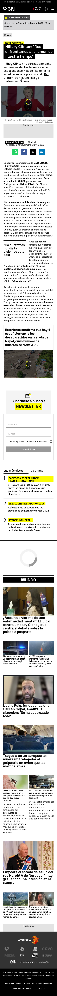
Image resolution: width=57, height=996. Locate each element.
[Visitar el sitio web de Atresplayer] (28, 962)
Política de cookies (44, 983)
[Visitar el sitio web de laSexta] (22, 949)
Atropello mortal (20, 520)
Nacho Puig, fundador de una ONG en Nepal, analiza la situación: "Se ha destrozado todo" (26, 711)
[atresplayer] (46, 9)
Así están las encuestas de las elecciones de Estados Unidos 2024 (28, 509)
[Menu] (53, 8)
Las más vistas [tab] (13, 470)
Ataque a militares (43, 2)
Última (38, 9)
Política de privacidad (25, 983)
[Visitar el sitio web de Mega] (10, 955)
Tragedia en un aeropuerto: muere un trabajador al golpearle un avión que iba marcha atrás (25, 761)
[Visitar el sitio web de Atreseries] (22, 955)
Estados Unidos (12, 169)
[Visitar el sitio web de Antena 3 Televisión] (10, 949)
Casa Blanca (40, 162)
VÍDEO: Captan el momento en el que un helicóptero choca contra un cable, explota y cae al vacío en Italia (40, 661)
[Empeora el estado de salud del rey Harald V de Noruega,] (28, 855)
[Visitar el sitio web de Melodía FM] (13, 962)
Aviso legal (9, 983)
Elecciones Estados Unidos (27, 503)
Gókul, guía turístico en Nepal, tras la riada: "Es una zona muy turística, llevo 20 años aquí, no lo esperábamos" (40, 912)
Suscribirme (28, 449)
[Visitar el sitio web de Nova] (47, 949)
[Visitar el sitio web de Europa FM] (47, 955)
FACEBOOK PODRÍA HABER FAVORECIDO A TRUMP (24, 478)
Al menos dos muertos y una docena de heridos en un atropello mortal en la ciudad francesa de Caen (29, 527)
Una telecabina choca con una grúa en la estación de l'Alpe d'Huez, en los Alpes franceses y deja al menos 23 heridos (15, 912)
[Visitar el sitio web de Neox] (35, 949)
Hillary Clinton (13, 63)
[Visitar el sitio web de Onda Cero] (35, 955)
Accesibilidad (39, 989)
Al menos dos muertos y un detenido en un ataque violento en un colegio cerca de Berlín (14, 660)
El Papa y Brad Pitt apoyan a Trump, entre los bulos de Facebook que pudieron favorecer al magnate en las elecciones (30, 489)
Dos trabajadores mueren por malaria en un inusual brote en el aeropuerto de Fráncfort (41, 794)
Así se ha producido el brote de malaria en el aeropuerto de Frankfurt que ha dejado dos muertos (14, 795)
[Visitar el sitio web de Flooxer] (44, 962)
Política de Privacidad (37, 441)
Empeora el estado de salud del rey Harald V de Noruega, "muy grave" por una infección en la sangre (28, 877)
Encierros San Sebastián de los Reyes (19, 2)
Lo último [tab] (37, 470)
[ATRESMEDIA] (28, 939)
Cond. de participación (22, 989)
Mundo (28, 580)
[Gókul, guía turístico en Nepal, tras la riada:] (41, 899)
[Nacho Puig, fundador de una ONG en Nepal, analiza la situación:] (28, 689)
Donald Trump (44, 175)
